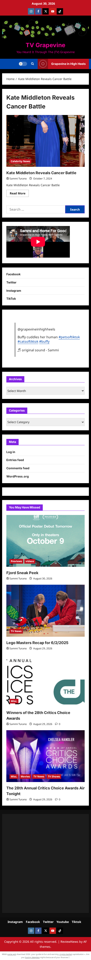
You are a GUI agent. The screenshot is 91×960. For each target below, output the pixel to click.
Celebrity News (20, 161)
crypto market (65, 954)
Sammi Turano (18, 178)
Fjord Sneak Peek (22, 573)
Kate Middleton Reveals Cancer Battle (41, 173)
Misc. (14, 701)
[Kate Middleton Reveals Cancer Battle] (45, 141)
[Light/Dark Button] (23, 64)
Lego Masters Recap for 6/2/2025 (37, 642)
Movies (25, 776)
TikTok (11, 298)
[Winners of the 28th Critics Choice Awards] (45, 681)
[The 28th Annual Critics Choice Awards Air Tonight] (45, 756)
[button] (32, 64)
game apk (11, 954)
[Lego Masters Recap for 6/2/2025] (45, 611)
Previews (16, 561)
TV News (16, 631)
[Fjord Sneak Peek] (45, 541)
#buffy (44, 341)
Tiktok (76, 922)
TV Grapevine (45, 45)
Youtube (63, 922)
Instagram (13, 290)
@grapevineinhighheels (36, 329)
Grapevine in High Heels (68, 64)
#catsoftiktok (28, 341)
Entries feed (15, 460)
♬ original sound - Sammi (38, 350)
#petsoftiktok (69, 337)
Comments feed (17, 468)
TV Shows (54, 776)
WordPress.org (17, 476)
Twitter (11, 282)
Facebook (13, 274)
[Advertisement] (45, 863)
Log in (10, 452)
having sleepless (32, 957)
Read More (19, 194)
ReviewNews (69, 942)
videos (30, 561)
